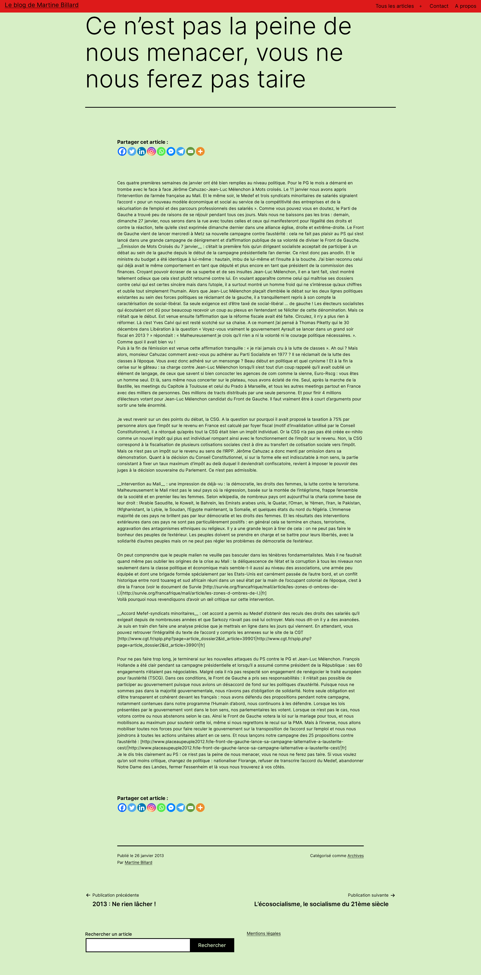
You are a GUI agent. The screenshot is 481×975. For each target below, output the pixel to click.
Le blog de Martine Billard (42, 5)
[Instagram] (151, 151)
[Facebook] (122, 151)
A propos (465, 6)
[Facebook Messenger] (171, 151)
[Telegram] (180, 151)
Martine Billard (138, 862)
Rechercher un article (108, 934)
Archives (355, 855)
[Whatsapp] (161, 151)
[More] (200, 151)
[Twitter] (132, 151)
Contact (439, 6)
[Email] (190, 151)
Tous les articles (395, 6)
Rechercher (212, 945)
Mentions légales (264, 933)
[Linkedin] (141, 151)
